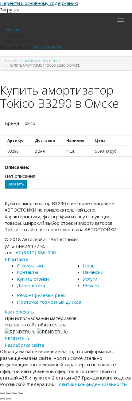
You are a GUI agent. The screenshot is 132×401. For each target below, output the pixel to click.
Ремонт (91, 285)
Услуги (90, 279)
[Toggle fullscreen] (14, 393)
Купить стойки (33, 279)
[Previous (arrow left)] (2, 399)
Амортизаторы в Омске (43, 61)
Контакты (27, 272)
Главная (11, 61)
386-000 (12, 30)
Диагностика (31, 285)
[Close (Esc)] (2, 393)
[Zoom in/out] (20, 393)
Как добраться (47, 47)
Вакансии (93, 272)
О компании (30, 266)
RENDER (18, 338)
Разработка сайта (24, 345)
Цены (89, 266)
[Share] (8, 393)
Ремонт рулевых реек (41, 295)
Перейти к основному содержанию (39, 3)
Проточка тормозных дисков (49, 302)
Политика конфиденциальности (91, 384)
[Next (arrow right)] (8, 399)
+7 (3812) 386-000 (35, 252)
